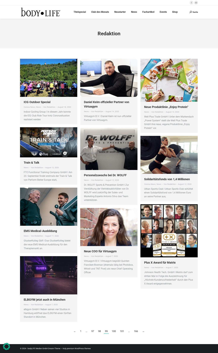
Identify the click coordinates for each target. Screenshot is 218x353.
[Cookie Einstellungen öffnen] (6, 349)
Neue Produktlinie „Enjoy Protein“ (166, 107)
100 (114, 331)
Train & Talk (31, 162)
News (38, 107)
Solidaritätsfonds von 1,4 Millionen (167, 179)
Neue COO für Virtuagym (100, 251)
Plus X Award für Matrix (160, 262)
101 (122, 331)
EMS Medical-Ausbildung (40, 231)
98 (99, 331)
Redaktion (109, 33)
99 (106, 331)
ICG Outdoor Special (37, 102)
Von (49, 107)
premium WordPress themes (79, 348)
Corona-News (29, 107)
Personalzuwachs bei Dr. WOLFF (105, 175)
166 (136, 331)
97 (92, 331)
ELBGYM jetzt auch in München (44, 299)
